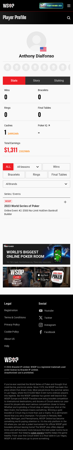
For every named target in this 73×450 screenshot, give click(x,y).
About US (9, 338)
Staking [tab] (59, 80)
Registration (11, 310)
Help (6, 346)
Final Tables (59, 174)
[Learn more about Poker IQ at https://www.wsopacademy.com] (49, 125)
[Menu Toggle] (68, 5)
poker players (37, 433)
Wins (56, 166)
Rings (36, 174)
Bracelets (13, 174)
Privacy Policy (12, 324)
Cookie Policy (11, 331)
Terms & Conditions (15, 317)
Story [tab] (36, 80)
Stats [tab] (14, 80)
